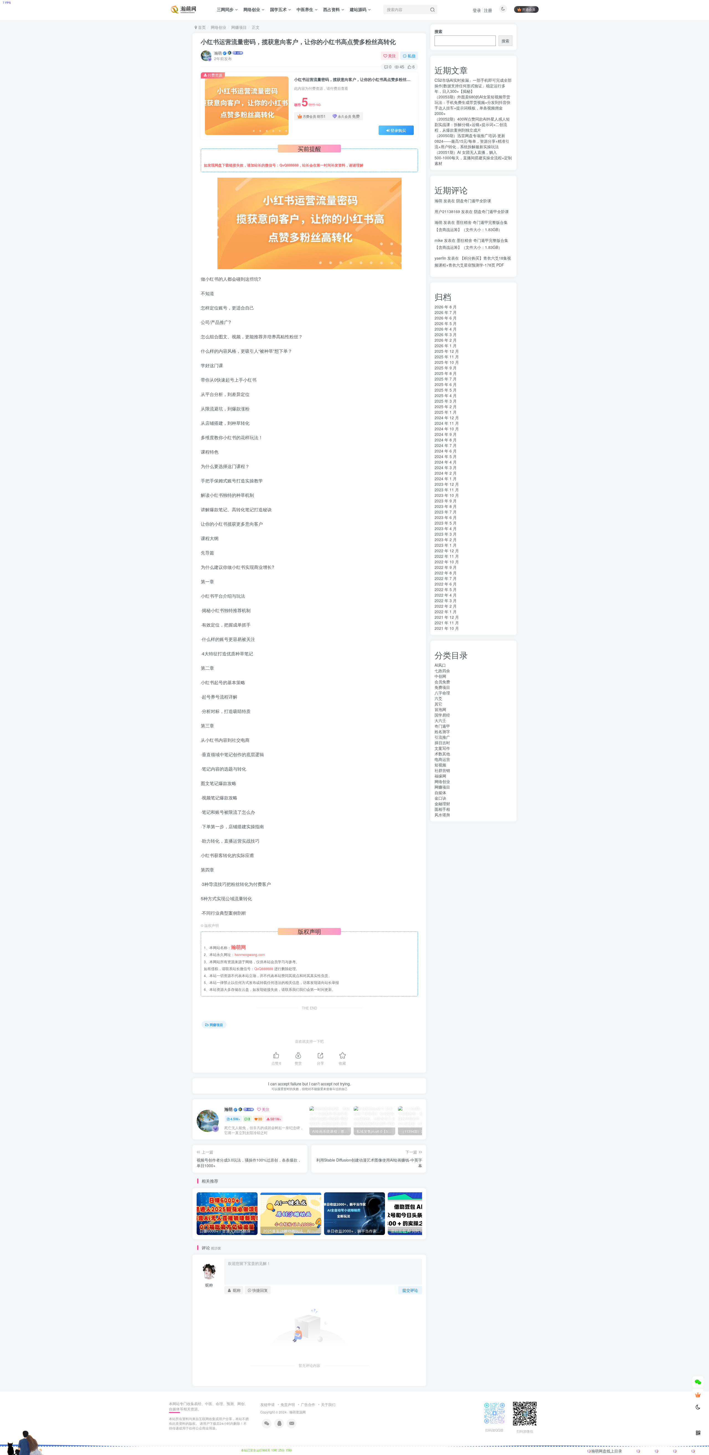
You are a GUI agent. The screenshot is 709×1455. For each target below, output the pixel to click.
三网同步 (225, 9)
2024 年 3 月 (446, 467)
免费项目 (442, 687)
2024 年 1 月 (446, 478)
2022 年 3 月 (446, 600)
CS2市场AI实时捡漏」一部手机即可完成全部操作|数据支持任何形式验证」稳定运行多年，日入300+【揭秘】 (473, 85)
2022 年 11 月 (447, 556)
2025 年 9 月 (446, 367)
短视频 (440, 765)
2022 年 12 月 (447, 550)
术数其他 (442, 753)
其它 (438, 704)
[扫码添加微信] (697, 1381)
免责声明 (288, 1404)
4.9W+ (235, 1118)
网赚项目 (239, 27)
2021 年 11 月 (447, 622)
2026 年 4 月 (446, 329)
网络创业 (251, 9)
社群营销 (442, 770)
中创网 (440, 676)
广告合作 (308, 1404)
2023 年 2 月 (446, 539)
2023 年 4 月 (446, 528)
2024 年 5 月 (446, 456)
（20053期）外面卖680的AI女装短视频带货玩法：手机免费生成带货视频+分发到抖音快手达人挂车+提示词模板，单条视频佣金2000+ (472, 105)
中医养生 (305, 9)
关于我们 (328, 1404)
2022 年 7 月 (446, 578)
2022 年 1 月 (446, 611)
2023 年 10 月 (447, 495)
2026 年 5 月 (446, 323)
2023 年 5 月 (446, 523)
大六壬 (440, 720)
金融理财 (442, 803)
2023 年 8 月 (446, 506)
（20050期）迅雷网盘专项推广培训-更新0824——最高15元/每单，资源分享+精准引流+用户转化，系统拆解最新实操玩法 (472, 141)
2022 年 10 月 (447, 561)
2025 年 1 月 (446, 412)
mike (439, 240)
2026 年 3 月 (446, 334)
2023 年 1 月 (446, 545)
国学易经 (442, 715)
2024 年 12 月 (447, 417)
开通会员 (528, 9)
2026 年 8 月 (446, 307)
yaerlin (440, 258)
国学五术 (278, 9)
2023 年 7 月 (446, 512)
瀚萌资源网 (297, 1412)
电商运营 (442, 759)
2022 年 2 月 (446, 606)
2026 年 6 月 (446, 318)
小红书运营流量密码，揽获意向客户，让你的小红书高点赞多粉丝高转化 (298, 41)
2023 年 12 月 (447, 484)
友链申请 (267, 1404)
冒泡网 (440, 709)
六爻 (438, 698)
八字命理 (442, 692)
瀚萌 (218, 53)
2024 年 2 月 (446, 473)
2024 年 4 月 (446, 462)
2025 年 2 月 (446, 406)
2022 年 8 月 (446, 573)
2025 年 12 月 (447, 351)
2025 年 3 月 (446, 401)
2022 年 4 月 (446, 595)
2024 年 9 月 (446, 434)
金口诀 (440, 798)
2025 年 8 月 (446, 373)
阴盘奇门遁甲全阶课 (473, 200)
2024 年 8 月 (446, 440)
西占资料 (331, 9)
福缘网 (440, 776)
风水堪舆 (442, 814)
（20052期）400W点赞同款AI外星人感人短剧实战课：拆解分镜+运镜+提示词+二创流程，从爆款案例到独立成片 (472, 124)
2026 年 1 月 (446, 345)
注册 (488, 10)
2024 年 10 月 (447, 428)
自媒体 (440, 792)
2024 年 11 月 (447, 423)
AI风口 (440, 665)
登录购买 (398, 130)
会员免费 (442, 681)
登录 (477, 10)
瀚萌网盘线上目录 (606, 1451)
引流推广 (442, 737)
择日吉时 (442, 742)
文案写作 (442, 748)
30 (260, 1118)
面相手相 (442, 809)
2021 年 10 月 (447, 628)
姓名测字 (442, 731)
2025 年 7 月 (446, 379)
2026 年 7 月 (446, 312)
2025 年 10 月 (447, 362)
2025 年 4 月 (446, 395)
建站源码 (358, 9)
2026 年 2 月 (446, 340)
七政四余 (442, 670)
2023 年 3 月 (446, 534)
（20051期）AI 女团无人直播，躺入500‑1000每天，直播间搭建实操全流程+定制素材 (473, 157)
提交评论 (410, 1290)
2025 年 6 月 (446, 384)
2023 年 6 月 (446, 517)
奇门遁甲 (442, 726)
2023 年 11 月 (447, 489)
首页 (201, 27)
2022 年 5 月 (446, 589)
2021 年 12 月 (447, 617)
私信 (411, 55)
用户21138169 (447, 211)
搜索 (438, 31)
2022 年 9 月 (446, 567)
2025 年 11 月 (447, 356)
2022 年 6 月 (446, 584)
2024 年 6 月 (446, 451)
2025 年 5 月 (446, 390)
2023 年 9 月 (446, 500)
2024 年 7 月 (446, 445)
